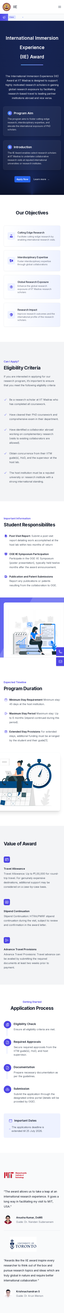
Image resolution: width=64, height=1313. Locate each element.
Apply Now (22, 179)
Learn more (42, 179)
